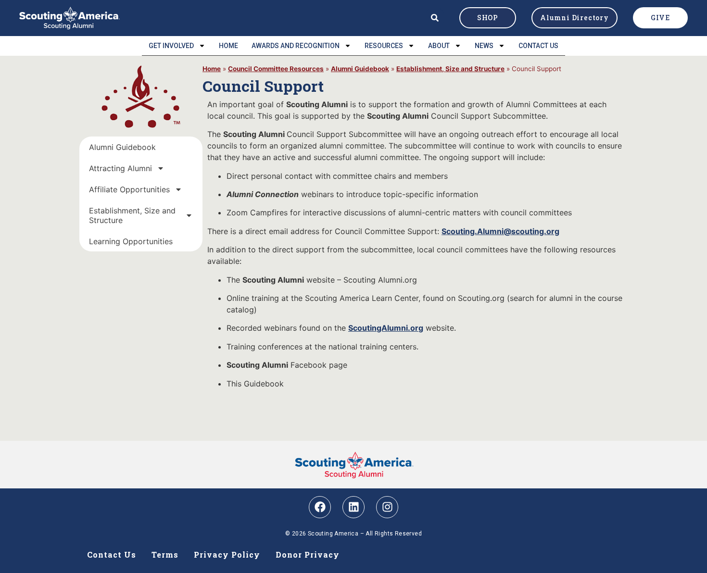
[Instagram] (387, 507)
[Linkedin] (353, 507)
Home (228, 46)
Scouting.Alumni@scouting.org (500, 231)
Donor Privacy (308, 554)
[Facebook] (320, 507)
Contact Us (538, 46)
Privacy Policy (227, 554)
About (439, 46)
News (484, 46)
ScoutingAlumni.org (385, 328)
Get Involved (171, 46)
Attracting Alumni (120, 168)
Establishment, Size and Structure (132, 215)
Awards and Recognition (296, 46)
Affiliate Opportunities (129, 189)
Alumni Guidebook (122, 147)
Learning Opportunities (131, 241)
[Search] (435, 18)
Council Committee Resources (276, 69)
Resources (384, 46)
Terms (165, 554)
